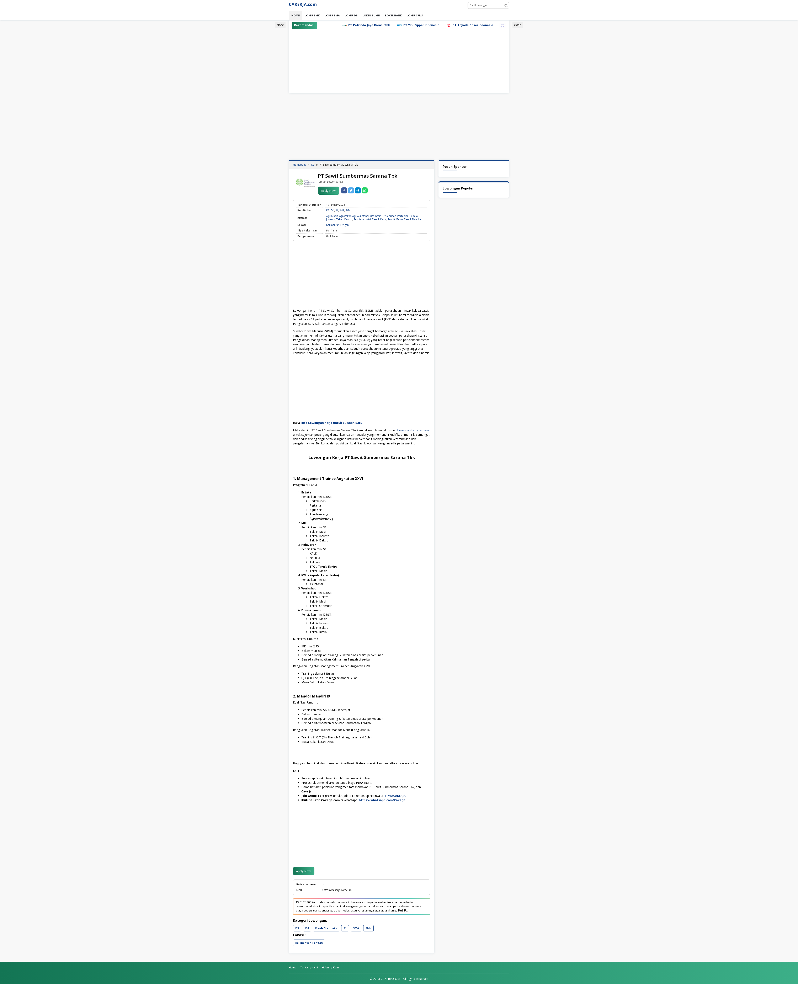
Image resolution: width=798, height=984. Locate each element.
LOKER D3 (351, 15)
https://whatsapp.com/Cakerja (382, 800)
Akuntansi (363, 216)
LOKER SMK (312, 15)
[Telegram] (358, 190)
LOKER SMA (332, 15)
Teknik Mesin (395, 219)
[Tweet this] (351, 190)
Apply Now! (328, 191)
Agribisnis (332, 216)
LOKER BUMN (371, 15)
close (280, 25)
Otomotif (375, 216)
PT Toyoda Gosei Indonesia (417, 25)
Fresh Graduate (326, 928)
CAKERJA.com (303, 4)
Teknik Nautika (412, 219)
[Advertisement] (269, 85)
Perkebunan (389, 216)
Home (295, 15)
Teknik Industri (362, 219)
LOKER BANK (393, 15)
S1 (336, 210)
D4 (332, 210)
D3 (328, 210)
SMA (341, 210)
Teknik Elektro (344, 219)
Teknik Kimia (379, 219)
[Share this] (344, 190)
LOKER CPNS (415, 15)
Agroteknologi (347, 216)
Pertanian (403, 216)
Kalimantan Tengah (337, 225)
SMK (348, 210)
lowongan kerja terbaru (413, 430)
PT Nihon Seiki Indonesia (469, 25)
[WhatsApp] (365, 190)
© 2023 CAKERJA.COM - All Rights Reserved (399, 979)
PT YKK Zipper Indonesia (366, 25)
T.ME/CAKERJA (395, 796)
